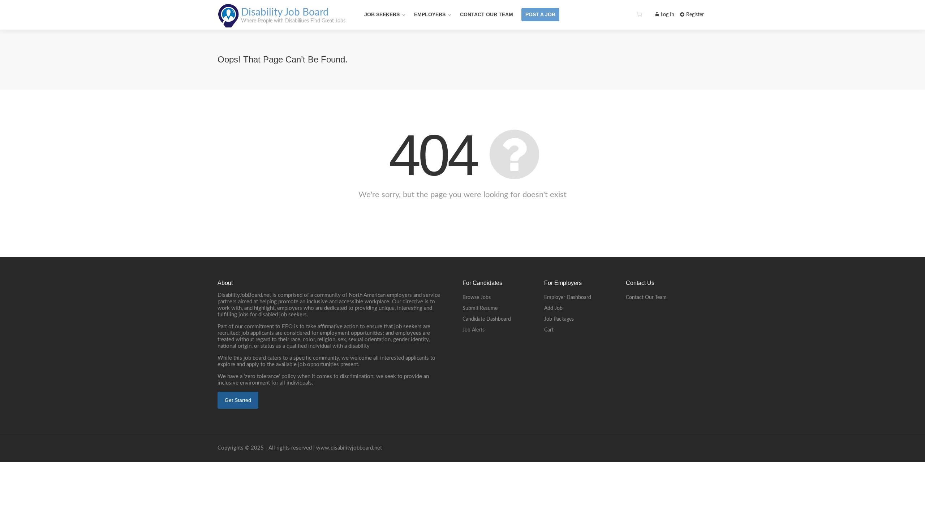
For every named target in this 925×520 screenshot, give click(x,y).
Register (694, 14)
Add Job (553, 308)
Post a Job (540, 14)
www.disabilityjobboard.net (349, 448)
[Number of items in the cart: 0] (639, 14)
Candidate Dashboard (486, 319)
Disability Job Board (285, 12)
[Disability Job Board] (229, 23)
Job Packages (559, 319)
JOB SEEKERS (382, 14)
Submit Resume (480, 308)
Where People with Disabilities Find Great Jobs (293, 20)
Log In (666, 14)
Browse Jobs (476, 297)
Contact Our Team (486, 14)
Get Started (238, 400)
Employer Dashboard (567, 297)
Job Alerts (473, 330)
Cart (549, 330)
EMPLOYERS (430, 14)
